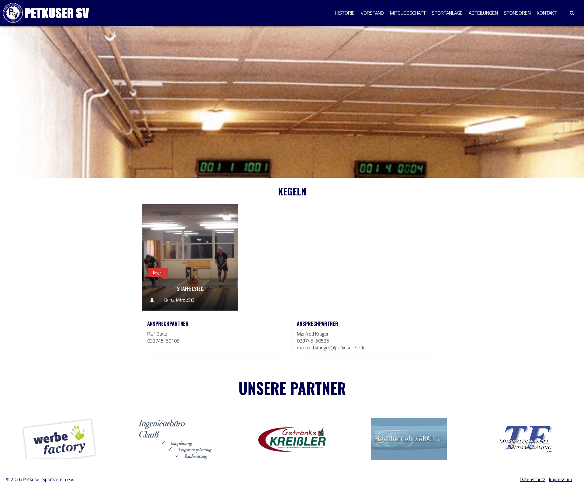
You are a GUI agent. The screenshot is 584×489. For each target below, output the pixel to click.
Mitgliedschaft (408, 12)
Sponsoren (517, 12)
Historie (345, 12)
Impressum (560, 479)
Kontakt (547, 12)
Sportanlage (447, 12)
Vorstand (372, 12)
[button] (572, 12)
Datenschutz (532, 479)
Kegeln (158, 273)
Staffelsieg (190, 288)
